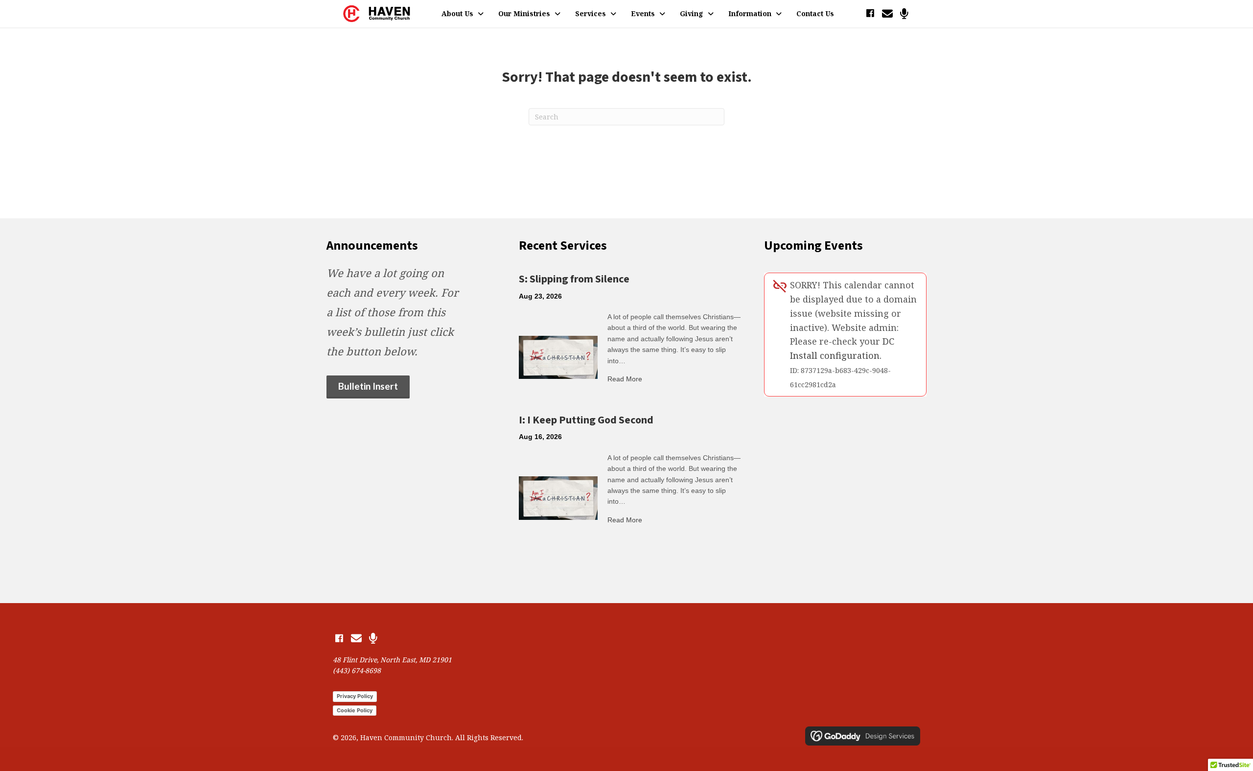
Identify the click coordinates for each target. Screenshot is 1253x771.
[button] (870, 13)
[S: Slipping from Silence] (558, 356)
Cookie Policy (354, 710)
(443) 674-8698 (357, 670)
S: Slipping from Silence (574, 279)
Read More (624, 379)
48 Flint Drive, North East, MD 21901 (392, 659)
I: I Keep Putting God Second (586, 420)
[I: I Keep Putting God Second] (558, 497)
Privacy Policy (355, 696)
